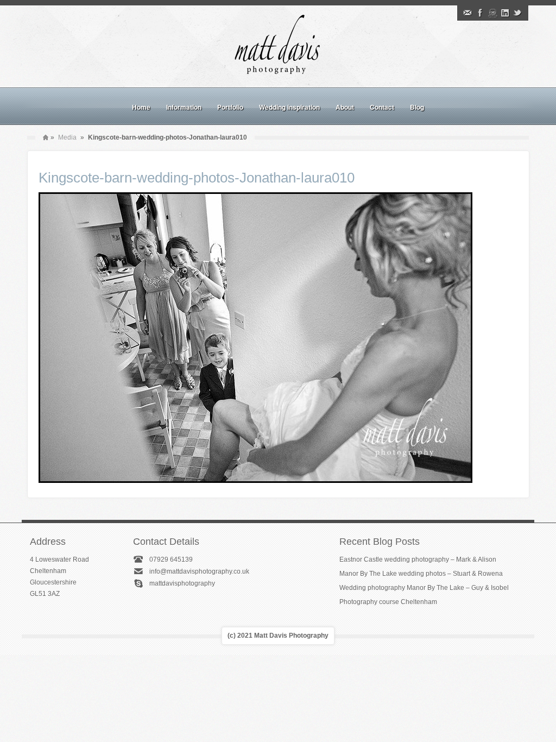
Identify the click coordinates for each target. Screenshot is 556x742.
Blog (417, 107)
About (345, 107)
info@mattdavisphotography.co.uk (199, 571)
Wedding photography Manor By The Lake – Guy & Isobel (424, 588)
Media (67, 137)
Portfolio (230, 107)
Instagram (492, 13)
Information (183, 107)
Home (141, 107)
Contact (382, 107)
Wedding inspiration (289, 107)
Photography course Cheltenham (388, 602)
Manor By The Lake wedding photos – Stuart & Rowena (421, 573)
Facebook (480, 13)
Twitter (517, 13)
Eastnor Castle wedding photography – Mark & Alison (417, 559)
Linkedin (505, 13)
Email (467, 13)
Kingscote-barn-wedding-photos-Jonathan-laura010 (197, 177)
